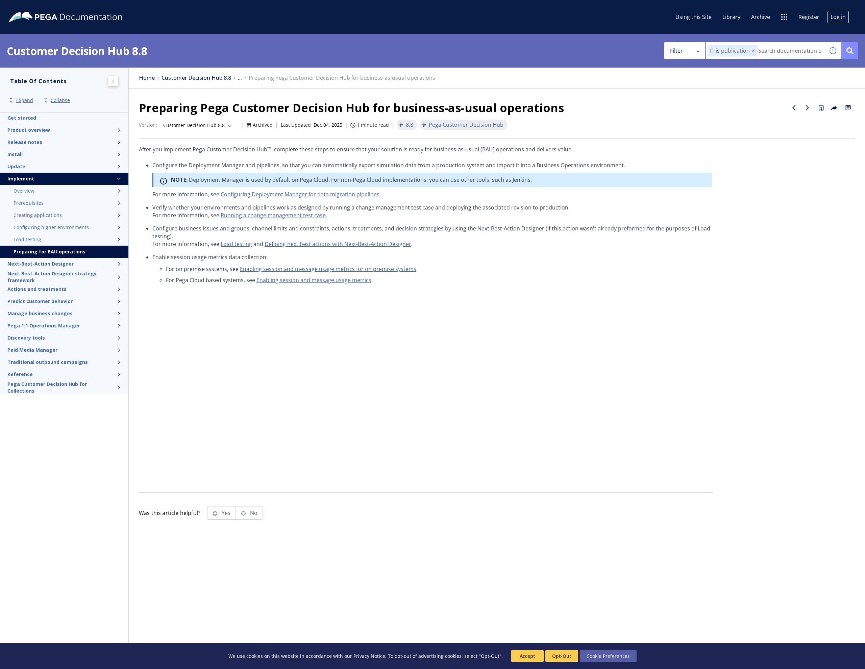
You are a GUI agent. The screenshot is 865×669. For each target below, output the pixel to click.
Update (16, 166)
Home (147, 78)
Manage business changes (40, 313)
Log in (838, 17)
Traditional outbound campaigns (47, 362)
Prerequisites (29, 203)
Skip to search (82, 7)
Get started (21, 118)
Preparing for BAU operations (49, 251)
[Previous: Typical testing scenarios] (794, 108)
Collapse (60, 100)
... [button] (240, 78)
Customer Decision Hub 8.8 (196, 78)
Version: (148, 125)
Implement (20, 178)
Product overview (28, 130)
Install (15, 154)
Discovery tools (26, 337)
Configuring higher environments (51, 227)
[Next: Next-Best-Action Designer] (807, 108)
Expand (24, 100)
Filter (676, 50)
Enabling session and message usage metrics (313, 280)
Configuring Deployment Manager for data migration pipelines (300, 194)
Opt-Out (561, 656)
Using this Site (693, 17)
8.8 (409, 124)
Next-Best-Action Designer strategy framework (52, 277)
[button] (753, 50)
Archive (760, 17)
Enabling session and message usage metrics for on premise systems (328, 269)
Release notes (24, 142)
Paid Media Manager (32, 350)
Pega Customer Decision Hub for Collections (47, 387)
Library (731, 17)
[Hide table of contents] (113, 81)
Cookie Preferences (608, 656)
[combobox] (765, 50)
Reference (20, 374)
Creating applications (38, 215)
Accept (527, 656)
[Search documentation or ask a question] (849, 50)
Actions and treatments (37, 289)
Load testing (27, 239)
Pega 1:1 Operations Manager (43, 325)
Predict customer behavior (40, 301)
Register (808, 17)
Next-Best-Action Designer (40, 264)
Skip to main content (30, 7)
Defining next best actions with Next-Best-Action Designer (338, 244)
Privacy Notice (369, 656)
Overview (24, 191)
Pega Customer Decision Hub (466, 124)
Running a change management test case (273, 215)
